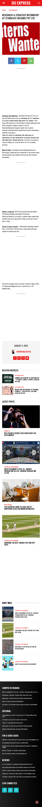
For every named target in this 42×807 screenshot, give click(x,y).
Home (4, 10)
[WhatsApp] (30, 61)
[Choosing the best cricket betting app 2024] (21, 526)
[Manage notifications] (37, 802)
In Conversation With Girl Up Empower (15, 743)
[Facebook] (11, 61)
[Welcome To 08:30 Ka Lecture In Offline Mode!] (7, 646)
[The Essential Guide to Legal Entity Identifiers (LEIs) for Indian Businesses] (21, 490)
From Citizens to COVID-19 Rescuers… (14, 750)
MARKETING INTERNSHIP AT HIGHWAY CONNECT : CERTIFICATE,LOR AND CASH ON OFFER (26, 391)
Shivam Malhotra (23, 351)
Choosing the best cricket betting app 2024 (19, 543)
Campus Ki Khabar (11, 467)
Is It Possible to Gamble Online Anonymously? (17, 764)
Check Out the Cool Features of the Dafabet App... (19, 773)
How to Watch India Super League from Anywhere (18, 770)
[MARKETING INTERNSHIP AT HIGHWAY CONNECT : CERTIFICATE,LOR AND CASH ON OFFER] (7, 390)
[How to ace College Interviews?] (7, 663)
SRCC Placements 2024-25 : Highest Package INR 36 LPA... (20, 692)
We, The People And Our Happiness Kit (14, 753)
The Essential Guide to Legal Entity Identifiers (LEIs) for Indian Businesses (19, 508)
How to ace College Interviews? (25, 664)
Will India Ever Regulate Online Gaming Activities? (18, 767)
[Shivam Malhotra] (13, 351)
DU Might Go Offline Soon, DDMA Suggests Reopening (19, 704)
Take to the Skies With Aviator (12, 723)
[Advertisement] (21, 91)
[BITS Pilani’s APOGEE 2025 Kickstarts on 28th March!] (21, 416)
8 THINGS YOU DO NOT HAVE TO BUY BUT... (15, 720)
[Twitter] (18, 61)
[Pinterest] (24, 61)
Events (7, 431)
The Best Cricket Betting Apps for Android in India (19, 777)
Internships (13, 10)
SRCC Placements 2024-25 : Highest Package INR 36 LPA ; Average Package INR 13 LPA (20, 471)
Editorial (8, 504)
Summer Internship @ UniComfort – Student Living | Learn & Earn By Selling (27, 380)
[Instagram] (19, 358)
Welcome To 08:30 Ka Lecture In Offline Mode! (25, 648)
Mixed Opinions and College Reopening (15, 729)
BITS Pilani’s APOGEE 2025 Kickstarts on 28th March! (20, 434)
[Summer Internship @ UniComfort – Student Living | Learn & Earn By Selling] (7, 378)
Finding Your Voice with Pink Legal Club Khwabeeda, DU (20, 740)
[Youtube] (27, 358)
